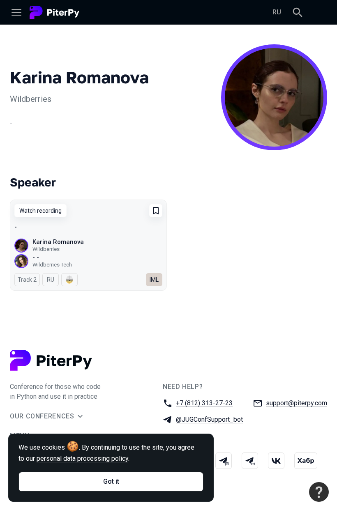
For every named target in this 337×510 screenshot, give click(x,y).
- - (35, 257)
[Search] (297, 12)
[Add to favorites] (155, 210)
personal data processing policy (82, 458)
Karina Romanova (58, 242)
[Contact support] (319, 492)
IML (154, 279)
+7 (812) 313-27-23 (204, 403)
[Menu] (16, 12)
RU (276, 12)
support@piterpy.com (296, 403)
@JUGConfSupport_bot (209, 419)
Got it (111, 481)
